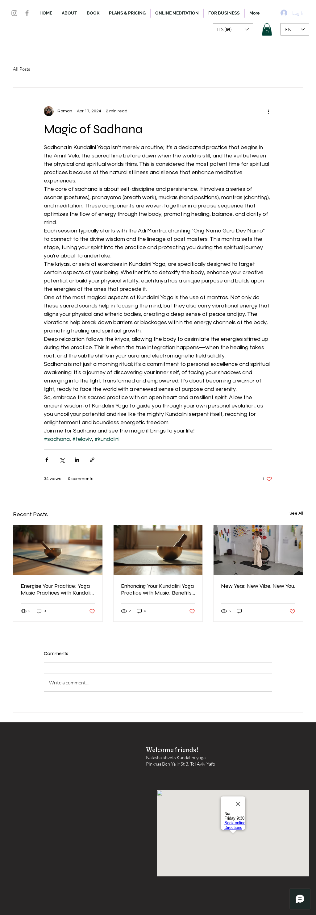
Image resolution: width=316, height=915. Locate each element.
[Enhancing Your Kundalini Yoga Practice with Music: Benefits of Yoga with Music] (158, 550)
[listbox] (233, 29)
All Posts (21, 69)
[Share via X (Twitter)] (62, 460)
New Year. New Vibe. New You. (258, 586)
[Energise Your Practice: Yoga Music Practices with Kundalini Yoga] (57, 550)
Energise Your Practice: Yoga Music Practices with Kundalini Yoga (57, 589)
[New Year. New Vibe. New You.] (258, 550)
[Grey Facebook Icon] (27, 13)
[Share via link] (92, 460)
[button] (233, 29)
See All (296, 513)
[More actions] (268, 111)
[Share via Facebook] (47, 460)
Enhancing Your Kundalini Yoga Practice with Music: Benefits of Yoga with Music (157, 589)
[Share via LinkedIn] (77, 460)
